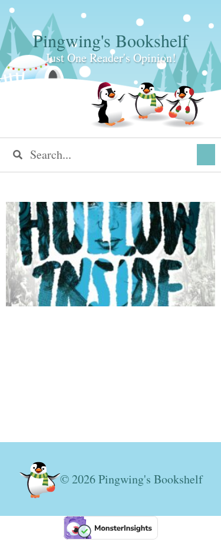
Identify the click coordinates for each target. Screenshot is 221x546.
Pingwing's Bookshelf (110, 40)
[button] (206, 154)
